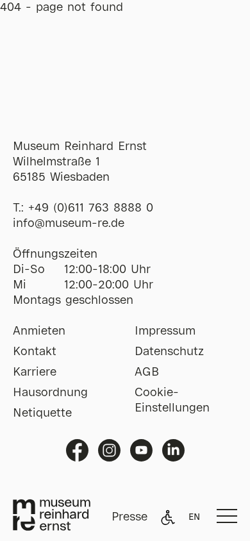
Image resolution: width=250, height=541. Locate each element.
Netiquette (42, 413)
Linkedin (173, 450)
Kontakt (34, 352)
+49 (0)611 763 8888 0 (90, 208)
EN (194, 517)
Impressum (165, 331)
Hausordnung (50, 393)
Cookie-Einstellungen (172, 400)
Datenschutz (169, 352)
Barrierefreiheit (167, 517)
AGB (147, 372)
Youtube (141, 450)
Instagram (109, 450)
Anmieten (39, 331)
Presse (129, 517)
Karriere (34, 372)
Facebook (77, 450)
